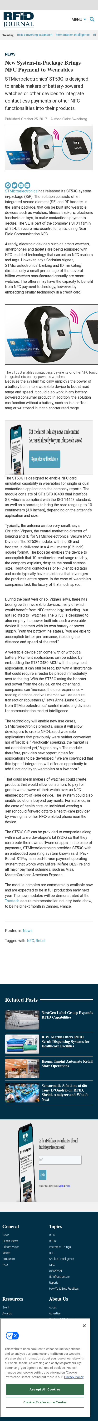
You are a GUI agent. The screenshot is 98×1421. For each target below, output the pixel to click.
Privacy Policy (73, 1377)
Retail (40, 940)
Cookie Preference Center (45, 1402)
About (53, 1307)
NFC (30, 940)
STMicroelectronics (21, 191)
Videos (6, 1253)
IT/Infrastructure (59, 1276)
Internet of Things (60, 1247)
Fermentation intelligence (73, 34)
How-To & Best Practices (64, 1288)
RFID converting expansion (34, 34)
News (10, 54)
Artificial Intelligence (61, 1259)
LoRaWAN (55, 1270)
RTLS (52, 1241)
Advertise (54, 1313)
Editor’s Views (10, 1247)
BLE (51, 1253)
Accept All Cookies (45, 1389)
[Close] (84, 1325)
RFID (52, 1235)
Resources (8, 1259)
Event (5, 1307)
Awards (7, 1313)
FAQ (5, 1265)
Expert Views (10, 1241)
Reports (54, 1282)
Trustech (12, 901)
